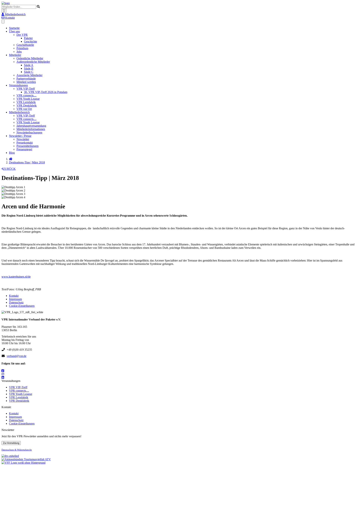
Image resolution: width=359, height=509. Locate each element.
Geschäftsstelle (25, 44)
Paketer (28, 38)
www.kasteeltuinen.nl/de (16, 276)
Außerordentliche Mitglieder (33, 61)
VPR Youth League (28, 98)
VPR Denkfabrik (26, 105)
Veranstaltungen (18, 85)
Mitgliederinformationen (30, 129)
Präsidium (22, 48)
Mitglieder (15, 55)
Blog (12, 152)
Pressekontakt (24, 142)
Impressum (15, 299)
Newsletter (22, 139)
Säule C (28, 71)
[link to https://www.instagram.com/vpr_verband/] (2, 374)
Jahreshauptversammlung (31, 125)
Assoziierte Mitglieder (29, 75)
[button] (13, 14)
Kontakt (14, 295)
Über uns (14, 31)
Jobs (19, 51)
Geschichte (30, 41)
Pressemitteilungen (27, 146)
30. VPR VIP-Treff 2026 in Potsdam (45, 92)
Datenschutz (16, 302)
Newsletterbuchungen (29, 132)
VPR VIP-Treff (25, 88)
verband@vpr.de (16, 356)
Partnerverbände (26, 78)
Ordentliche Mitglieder (29, 58)
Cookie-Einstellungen (22, 305)
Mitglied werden (26, 81)
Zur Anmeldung (11, 443)
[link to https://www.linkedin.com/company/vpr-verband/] (2, 377)
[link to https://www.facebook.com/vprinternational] (2, 370)
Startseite (14, 28)
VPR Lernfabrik (26, 102)
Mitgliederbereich (19, 112)
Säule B (28, 68)
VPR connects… (26, 95)
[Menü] (2, 21)
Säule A (28, 65)
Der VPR (22, 34)
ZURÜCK (9, 168)
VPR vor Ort (24, 108)
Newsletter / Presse (20, 135)
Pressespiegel (24, 149)
